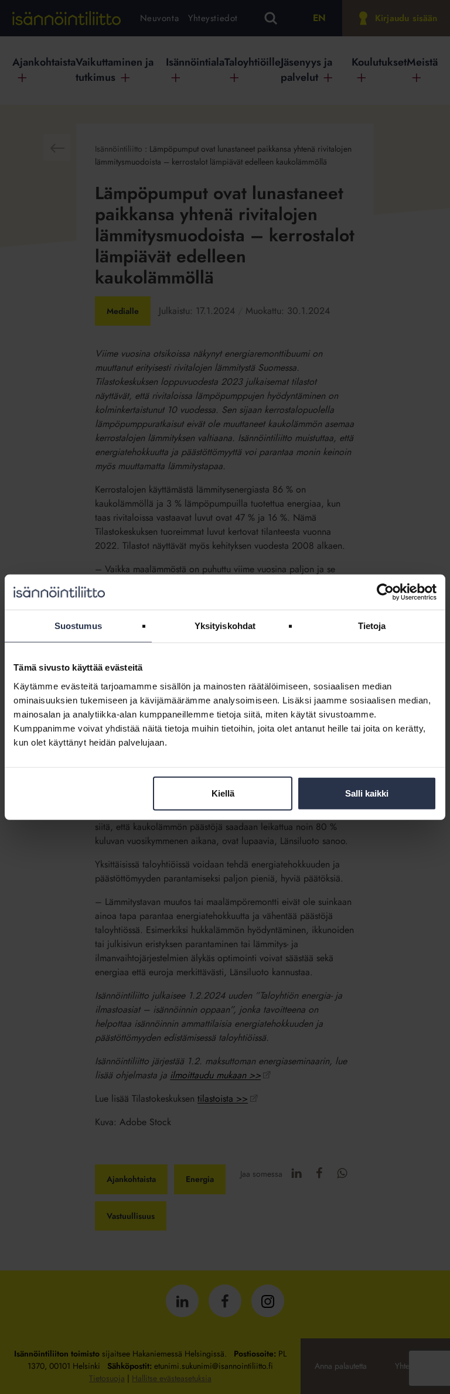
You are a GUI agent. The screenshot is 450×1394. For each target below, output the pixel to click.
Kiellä (223, 793)
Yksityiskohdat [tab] (225, 626)
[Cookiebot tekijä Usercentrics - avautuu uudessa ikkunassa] (385, 592)
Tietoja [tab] (372, 626)
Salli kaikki (366, 793)
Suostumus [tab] (78, 626)
